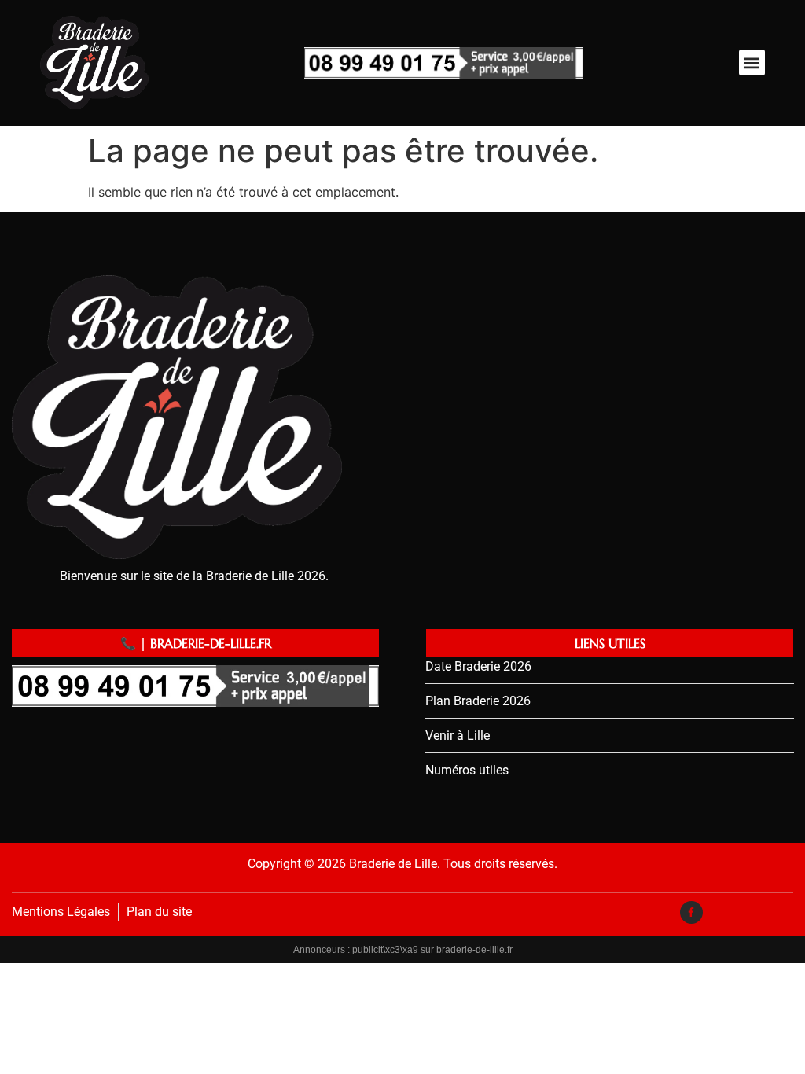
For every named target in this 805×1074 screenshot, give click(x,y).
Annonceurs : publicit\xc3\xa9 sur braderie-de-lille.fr (403, 949)
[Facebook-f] (691, 912)
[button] (752, 62)
